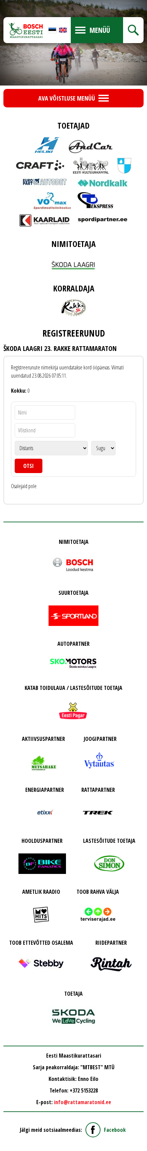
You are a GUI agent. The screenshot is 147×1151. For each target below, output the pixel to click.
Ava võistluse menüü (66, 98)
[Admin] (2, 4)
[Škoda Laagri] (73, 263)
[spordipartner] (102, 219)
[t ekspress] (96, 200)
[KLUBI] (73, 307)
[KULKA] (90, 165)
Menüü (100, 30)
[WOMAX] (52, 200)
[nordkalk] (102, 183)
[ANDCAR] (90, 145)
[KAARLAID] (44, 220)
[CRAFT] (40, 165)
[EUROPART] (44, 183)
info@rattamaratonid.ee (82, 1102)
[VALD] (124, 165)
